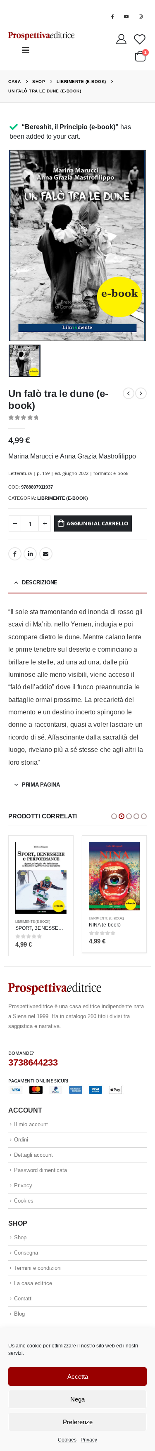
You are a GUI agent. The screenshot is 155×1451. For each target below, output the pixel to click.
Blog (19, 1314)
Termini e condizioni (38, 1268)
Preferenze (78, 1421)
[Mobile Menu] (26, 50)
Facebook (14, 553)
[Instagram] (140, 16)
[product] (41, 878)
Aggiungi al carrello (97, 523)
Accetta (77, 1376)
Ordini (21, 1140)
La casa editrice (33, 1283)
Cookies (67, 1440)
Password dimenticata (40, 1170)
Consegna (26, 1253)
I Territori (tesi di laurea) (66, 5)
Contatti (23, 1298)
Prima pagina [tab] (41, 785)
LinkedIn (30, 553)
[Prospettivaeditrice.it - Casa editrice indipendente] (41, 35)
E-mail (45, 553)
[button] (114, 816)
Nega (77, 1399)
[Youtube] (126, 16)
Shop (20, 1237)
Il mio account (31, 1124)
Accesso (133, 5)
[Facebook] (112, 16)
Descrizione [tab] (39, 582)
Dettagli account (33, 1155)
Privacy (89, 1440)
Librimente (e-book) (62, 498)
